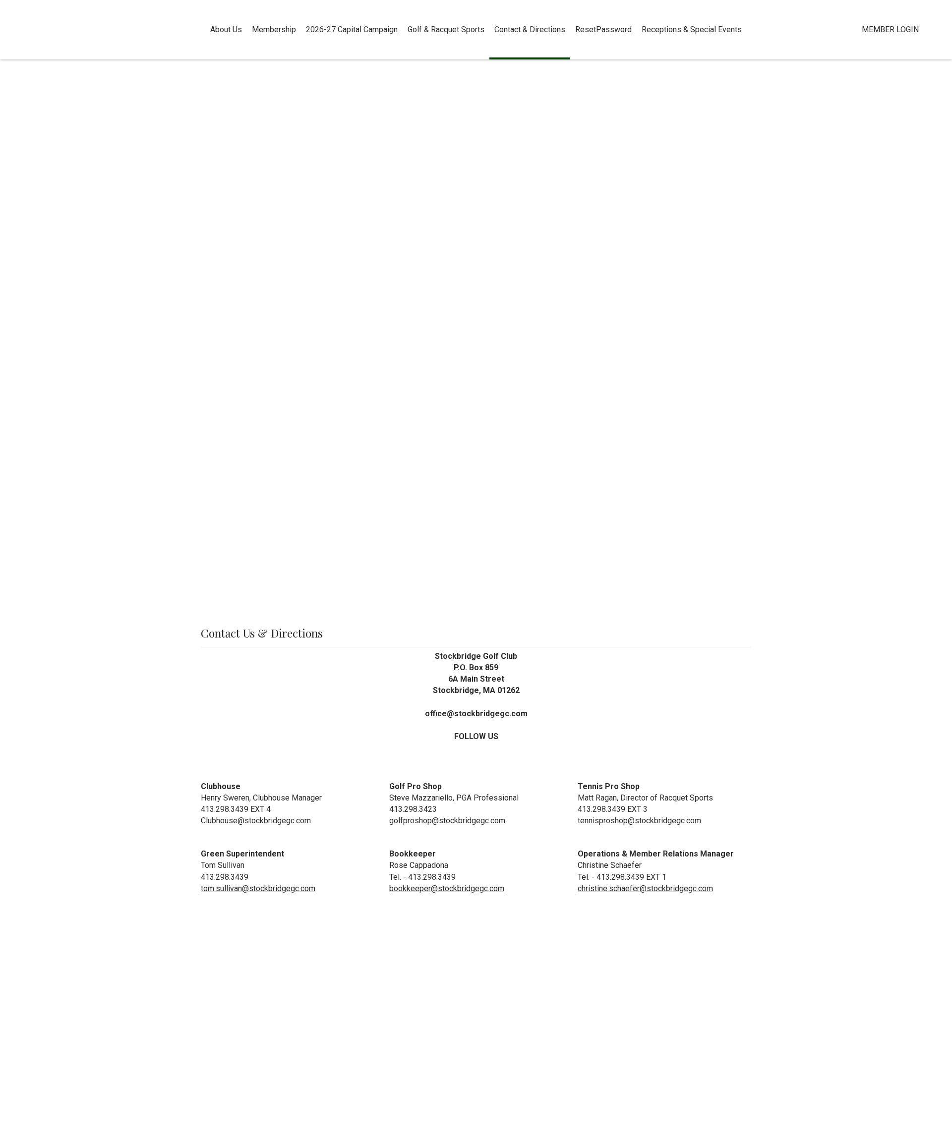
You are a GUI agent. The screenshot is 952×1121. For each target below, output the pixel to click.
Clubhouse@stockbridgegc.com (256, 820)
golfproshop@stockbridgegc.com (447, 820)
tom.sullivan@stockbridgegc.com (258, 888)
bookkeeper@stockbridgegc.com (446, 888)
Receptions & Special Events (692, 29)
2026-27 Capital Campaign (352, 29)
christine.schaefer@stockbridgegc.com (645, 888)
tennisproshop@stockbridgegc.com (639, 820)
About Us (226, 29)
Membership (274, 29)
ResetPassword (603, 29)
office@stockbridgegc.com (476, 713)
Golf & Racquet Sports (446, 29)
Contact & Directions (529, 29)
